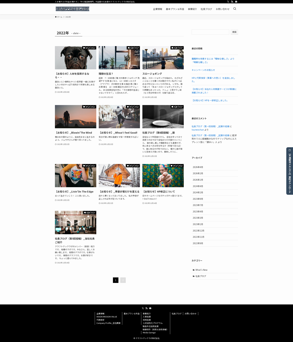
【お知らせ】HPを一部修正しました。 (210, 100)
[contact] (236, 1)
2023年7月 (198, 205)
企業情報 (100, 313)
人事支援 (147, 316)
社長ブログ (200, 276)
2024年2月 (198, 192)
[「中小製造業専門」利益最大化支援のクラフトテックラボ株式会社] (72, 9)
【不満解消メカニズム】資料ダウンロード (289, 172)
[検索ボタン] (234, 8)
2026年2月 (198, 173)
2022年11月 (198, 236)
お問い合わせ (191, 313)
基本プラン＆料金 (132, 313)
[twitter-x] (228, 1)
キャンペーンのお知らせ (203, 69)
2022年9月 (198, 243)
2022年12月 (198, 230)
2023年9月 (198, 198)
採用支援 (147, 319)
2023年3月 (198, 217)
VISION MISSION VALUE (106, 316)
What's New (201, 269)
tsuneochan (198, 129)
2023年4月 (198, 211)
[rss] (232, 1)
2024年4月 (198, 186)
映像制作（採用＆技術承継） (155, 329)
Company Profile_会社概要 (108, 323)
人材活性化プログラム (153, 323)
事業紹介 (147, 313)
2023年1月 (198, 224)
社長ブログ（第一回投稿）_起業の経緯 (210, 126)
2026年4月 (198, 167)
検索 (234, 31)
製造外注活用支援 (151, 326)
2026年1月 (198, 179)
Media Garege (149, 332)
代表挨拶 (100, 319)
